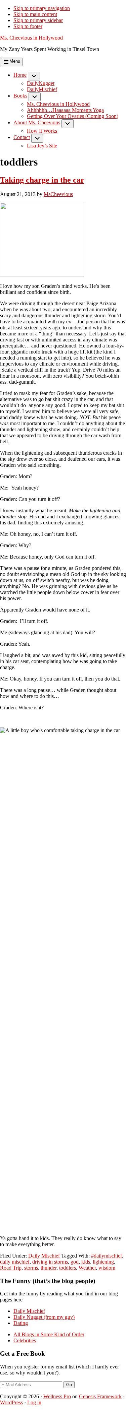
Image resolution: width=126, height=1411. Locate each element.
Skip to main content (35, 14)
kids (85, 1262)
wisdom (106, 1268)
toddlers (67, 1268)
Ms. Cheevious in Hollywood (31, 38)
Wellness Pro (57, 1396)
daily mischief (15, 1262)
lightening (103, 1262)
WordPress (11, 1402)
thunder (48, 1268)
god (75, 1262)
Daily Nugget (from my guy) (44, 1317)
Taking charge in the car (42, 180)
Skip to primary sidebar (38, 20)
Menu (14, 61)
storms (31, 1268)
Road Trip (11, 1268)
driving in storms (50, 1262)
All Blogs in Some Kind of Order (48, 1334)
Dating (20, 1323)
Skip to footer (27, 26)
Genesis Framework (100, 1396)
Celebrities (24, 1340)
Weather (87, 1268)
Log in (34, 1402)
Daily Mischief (44, 1256)
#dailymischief (106, 1256)
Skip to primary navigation (41, 8)
